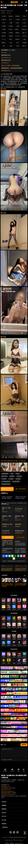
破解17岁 (24, 32)
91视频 (10, 46)
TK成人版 (24, 36)
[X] (15, 556)
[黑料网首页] (14, 2)
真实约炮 (11, 16)
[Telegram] (9, 556)
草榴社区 (4, 42)
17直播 (10, 22)
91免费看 (4, 32)
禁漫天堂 (17, 39)
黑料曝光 (12, 476)
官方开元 (24, 19)
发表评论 (24, 744)
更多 (25, 575)
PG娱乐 (17, 22)
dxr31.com (17, 519)
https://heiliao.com (6, 57)
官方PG (10, 19)
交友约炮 (4, 16)
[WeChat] (12, 556)
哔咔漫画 (24, 42)
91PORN (17, 36)
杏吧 (4, 46)
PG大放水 (24, 26)
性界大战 (11, 29)
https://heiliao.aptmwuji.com (8, 794)
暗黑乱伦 (17, 32)
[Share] (3, 556)
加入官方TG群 (7, 537)
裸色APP (24, 46)
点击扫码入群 (18, 532)
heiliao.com (18, 510)
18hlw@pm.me (5, 70)
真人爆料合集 (16, 481)
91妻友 (24, 39)
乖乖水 (24, 16)
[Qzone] (21, 556)
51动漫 (17, 46)
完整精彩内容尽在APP (7, 489)
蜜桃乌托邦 (24, 29)
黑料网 (17, 473)
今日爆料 (11, 478)
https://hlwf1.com (5, 786)
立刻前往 (17, 526)
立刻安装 (4, 526)
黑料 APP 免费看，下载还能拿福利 (10, 65)
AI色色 (10, 42)
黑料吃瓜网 (4, 476)
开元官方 (24, 22)
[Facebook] (6, 556)
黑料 (12, 473)
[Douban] (18, 556)
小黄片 (17, 42)
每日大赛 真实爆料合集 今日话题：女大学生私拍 (13, 461)
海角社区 (4, 36)
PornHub (4, 39)
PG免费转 (10, 26)
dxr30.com (5, 519)
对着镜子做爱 (5, 473)
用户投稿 (18, 478)
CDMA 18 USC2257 (19, 843)
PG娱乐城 (3, 19)
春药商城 (17, 16)
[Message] (14, 558)
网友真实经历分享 (6, 484)
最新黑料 (3, 13)
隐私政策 (12, 843)
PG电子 (3, 22)
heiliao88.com (5, 62)
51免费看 (10, 32)
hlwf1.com (4, 52)
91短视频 (10, 36)
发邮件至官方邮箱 (20, 537)
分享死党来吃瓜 (22, 489)
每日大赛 (9, 13)
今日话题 (4, 478)
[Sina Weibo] (24, 556)
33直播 (3, 29)
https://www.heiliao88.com (8, 791)
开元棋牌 (17, 19)
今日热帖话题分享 (6, 481)
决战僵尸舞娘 (18, 29)
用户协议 (7, 843)
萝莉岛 (10, 39)
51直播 (17, 26)
